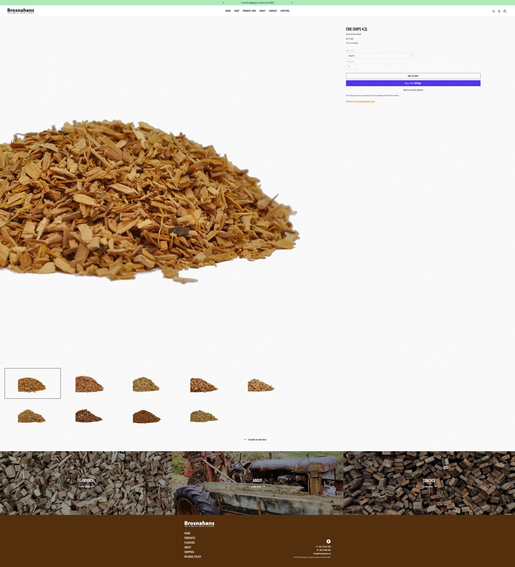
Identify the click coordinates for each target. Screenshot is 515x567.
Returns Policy (192, 557)
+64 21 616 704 (325, 550)
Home (187, 533)
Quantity (350, 61)
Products (189, 538)
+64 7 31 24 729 (324, 546)
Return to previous (257, 439)
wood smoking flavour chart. (365, 101)
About (187, 547)
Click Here (268, 2)
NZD (329, 557)
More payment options (413, 90)
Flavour (350, 50)
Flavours (189, 542)
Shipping (189, 552)
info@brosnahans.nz (322, 553)
